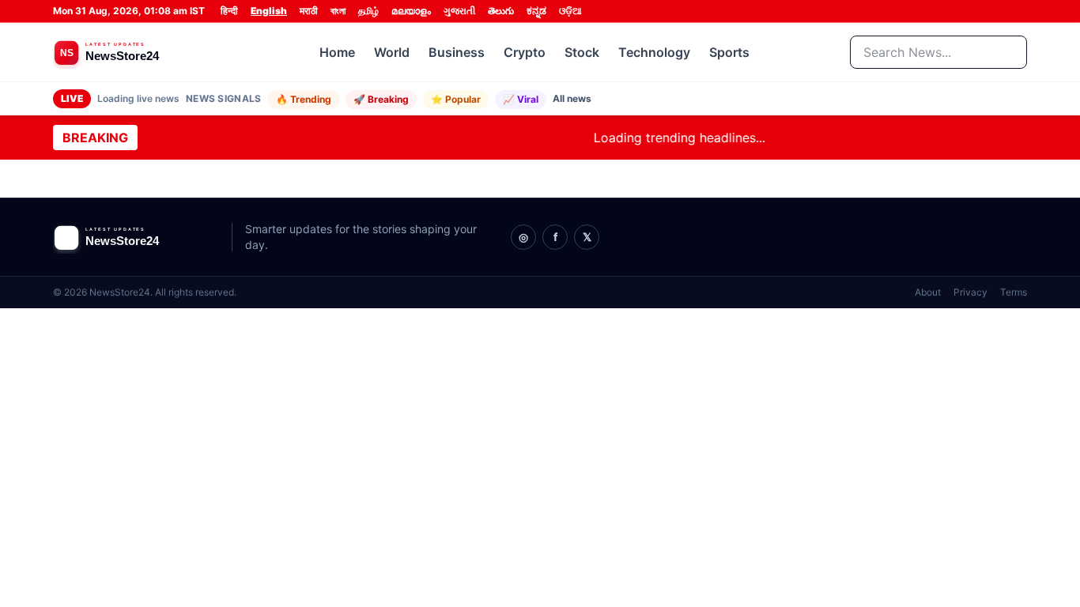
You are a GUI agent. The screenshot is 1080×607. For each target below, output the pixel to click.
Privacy (970, 292)
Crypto (525, 52)
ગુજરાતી (459, 11)
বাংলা (338, 11)
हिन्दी (229, 11)
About (928, 292)
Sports (729, 52)
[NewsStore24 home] (136, 52)
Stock (582, 52)
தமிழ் (368, 11)
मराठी (309, 11)
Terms (1013, 292)
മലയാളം (411, 11)
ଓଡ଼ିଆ (570, 11)
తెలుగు (501, 11)
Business (457, 52)
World (392, 52)
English (269, 11)
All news (572, 98)
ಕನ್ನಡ (536, 11)
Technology (654, 52)
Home (337, 52)
